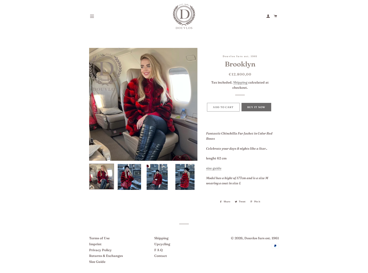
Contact (160, 256)
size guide (213, 168)
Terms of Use (99, 238)
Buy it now (256, 107)
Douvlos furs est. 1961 (261, 238)
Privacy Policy (100, 250)
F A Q (158, 250)
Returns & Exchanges (106, 256)
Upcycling (162, 244)
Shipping (240, 82)
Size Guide (97, 262)
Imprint (95, 244)
